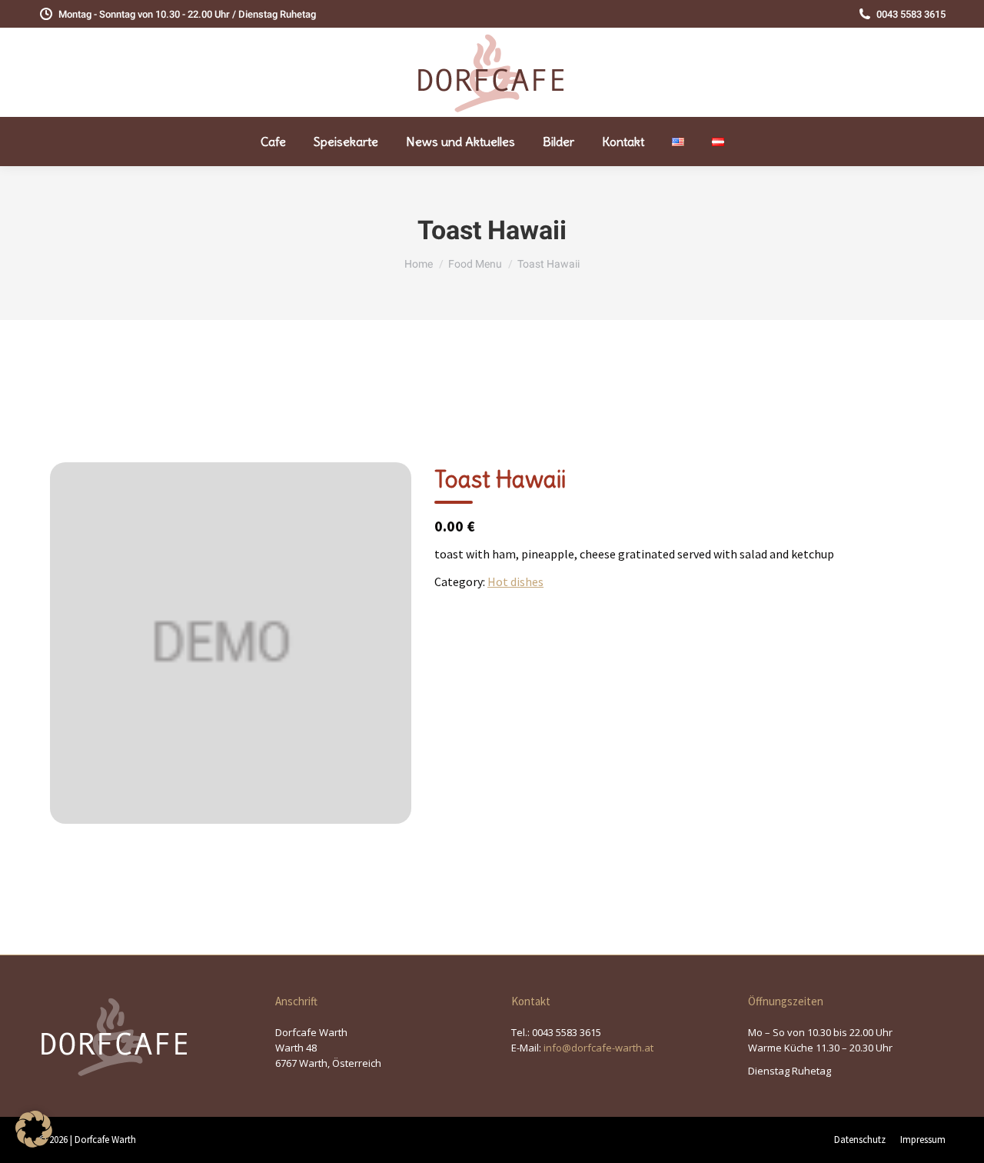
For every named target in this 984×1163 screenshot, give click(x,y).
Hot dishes (515, 581)
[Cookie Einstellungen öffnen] (33, 1143)
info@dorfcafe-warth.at (598, 1048)
